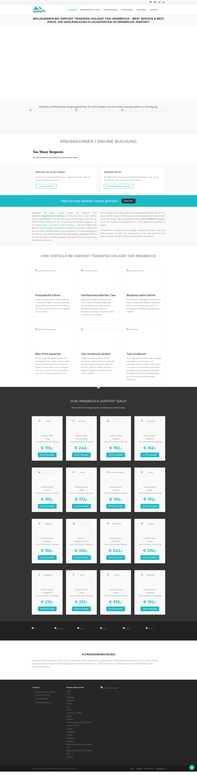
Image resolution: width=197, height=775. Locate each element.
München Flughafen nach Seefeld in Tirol (80, 746)
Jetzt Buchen (47, 455)
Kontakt (153, 10)
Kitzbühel (70, 719)
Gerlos (69, 716)
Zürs (68, 754)
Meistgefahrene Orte (90, 10)
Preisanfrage (127, 10)
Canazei (69, 729)
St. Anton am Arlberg (66, 225)
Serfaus (69, 703)
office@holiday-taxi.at (118, 186)
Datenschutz (149, 768)
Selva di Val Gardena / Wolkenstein (79, 722)
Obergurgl (70, 697)
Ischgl (50, 225)
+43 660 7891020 (46, 186)
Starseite (72, 10)
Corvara (69, 735)
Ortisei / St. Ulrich (73, 725)
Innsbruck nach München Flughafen (80, 750)
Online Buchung (110, 10)
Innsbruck (43, 228)
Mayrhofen (71, 700)
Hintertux (70, 757)
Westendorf (71, 738)
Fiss (68, 707)
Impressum (160, 768)
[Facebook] (34, 2)
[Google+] (39, 2)
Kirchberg (70, 741)
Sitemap (139, 768)
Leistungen (141, 10)
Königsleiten (71, 732)
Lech (68, 694)
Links (132, 768)
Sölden (44, 225)
